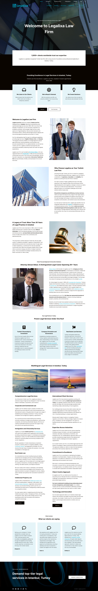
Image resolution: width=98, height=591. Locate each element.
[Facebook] (13, 589)
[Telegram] (20, 589)
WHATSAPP (81, 5)
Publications (67, 1)
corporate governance (54, 288)
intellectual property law (36, 480)
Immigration (71, 5)
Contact (75, 1)
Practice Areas (57, 1)
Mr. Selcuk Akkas (33, 152)
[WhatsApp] (23, 589)
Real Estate (63, 5)
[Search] (85, 1)
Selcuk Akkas (52, 269)
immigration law (39, 431)
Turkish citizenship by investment (67, 303)
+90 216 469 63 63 (23, 569)
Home (41, 1)
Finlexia (70, 204)
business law (53, 285)
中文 (81, 1)
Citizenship (49, 5)
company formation (52, 343)
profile (80, 279)
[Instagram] (15, 589)
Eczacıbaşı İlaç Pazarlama (75, 282)
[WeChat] (26, 589)
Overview (48, 1)
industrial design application (21, 484)
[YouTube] (18, 589)
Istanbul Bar (26, 153)
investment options (19, 446)
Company (56, 5)
